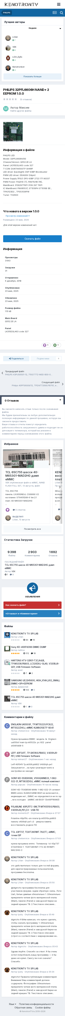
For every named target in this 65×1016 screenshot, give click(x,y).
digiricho (22, 946)
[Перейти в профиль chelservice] (7, 726)
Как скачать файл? (16, 605)
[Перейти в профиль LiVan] (8, 38)
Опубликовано (42, 759)
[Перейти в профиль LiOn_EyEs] (8, 58)
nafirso (21, 650)
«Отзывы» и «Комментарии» (22, 613)
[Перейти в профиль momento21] (7, 808)
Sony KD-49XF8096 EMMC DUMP (28, 647)
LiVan (15, 37)
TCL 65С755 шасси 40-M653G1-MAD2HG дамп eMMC (22, 476)
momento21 (23, 813)
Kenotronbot (18, 66)
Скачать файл (33, 238)
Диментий (23, 687)
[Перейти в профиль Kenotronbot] (8, 68)
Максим (24, 107)
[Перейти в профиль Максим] (6, 108)
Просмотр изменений (17, 216)
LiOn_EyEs (17, 57)
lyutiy (20, 914)
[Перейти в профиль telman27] (7, 754)
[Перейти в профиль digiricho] (7, 944)
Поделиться (17, 358)
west (20, 670)
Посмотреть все (32, 529)
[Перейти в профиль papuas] (7, 779)
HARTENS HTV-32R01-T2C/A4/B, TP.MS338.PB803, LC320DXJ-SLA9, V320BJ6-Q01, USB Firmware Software (35, 663)
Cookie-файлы (42, 1007)
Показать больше (32, 76)
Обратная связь (23, 1007)
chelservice (23, 730)
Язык (12, 1004)
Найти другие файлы (20, 110)
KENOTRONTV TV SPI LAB (24, 633)
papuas (21, 784)
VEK (14, 47)
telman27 (22, 759)
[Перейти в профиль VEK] (8, 48)
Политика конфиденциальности (36, 1004)
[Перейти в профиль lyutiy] (7, 912)
